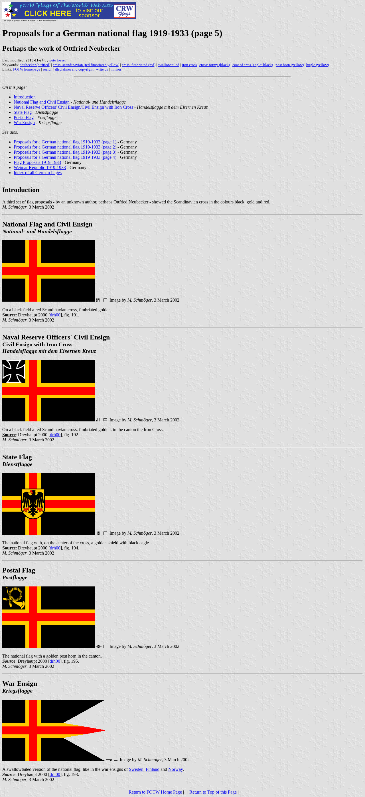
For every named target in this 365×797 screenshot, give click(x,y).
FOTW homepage (26, 69)
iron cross (189, 65)
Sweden (136, 769)
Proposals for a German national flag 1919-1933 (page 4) (65, 157)
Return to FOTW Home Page (155, 792)
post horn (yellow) (289, 65)
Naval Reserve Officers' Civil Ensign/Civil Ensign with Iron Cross (73, 107)
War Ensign (24, 122)
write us (102, 69)
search (47, 69)
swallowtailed (168, 65)
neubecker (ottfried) (35, 65)
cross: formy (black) (214, 65)
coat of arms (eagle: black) (252, 65)
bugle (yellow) (317, 65)
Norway (175, 769)
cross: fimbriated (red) (138, 65)
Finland (152, 769)
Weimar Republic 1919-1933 (40, 167)
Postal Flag (24, 117)
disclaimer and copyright (74, 69)
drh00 (55, 314)
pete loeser (57, 60)
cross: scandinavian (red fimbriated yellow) (86, 65)
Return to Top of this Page (213, 792)
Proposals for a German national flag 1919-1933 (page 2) (65, 147)
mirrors (116, 69)
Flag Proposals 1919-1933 (37, 162)
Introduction (25, 96)
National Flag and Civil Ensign (42, 102)
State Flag (23, 112)
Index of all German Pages (38, 172)
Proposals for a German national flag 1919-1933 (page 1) (65, 141)
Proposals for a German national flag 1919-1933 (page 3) (65, 152)
